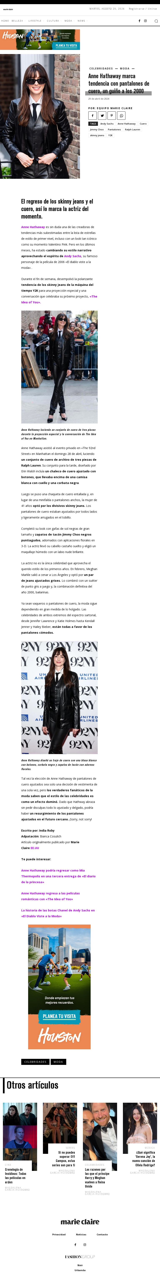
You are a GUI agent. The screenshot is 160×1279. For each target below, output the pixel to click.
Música (150, 1148)
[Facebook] (139, 21)
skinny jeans (97, 135)
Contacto (102, 1234)
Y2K (110, 135)
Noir (80, 1265)
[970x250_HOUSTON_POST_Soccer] (40, 49)
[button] (156, 21)
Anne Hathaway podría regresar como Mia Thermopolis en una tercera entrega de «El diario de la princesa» (58, 876)
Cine (8, 1165)
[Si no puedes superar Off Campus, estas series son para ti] (60, 1128)
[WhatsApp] (121, 115)
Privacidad (59, 1234)
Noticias (81, 1234)
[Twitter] (102, 115)
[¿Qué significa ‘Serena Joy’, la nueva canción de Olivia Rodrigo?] (140, 1128)
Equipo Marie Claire (115, 108)
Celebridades (101, 68)
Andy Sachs (107, 123)
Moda (125, 68)
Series (70, 1148)
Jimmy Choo (97, 129)
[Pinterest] (112, 115)
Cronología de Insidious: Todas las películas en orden (15, 1175)
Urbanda (80, 1270)
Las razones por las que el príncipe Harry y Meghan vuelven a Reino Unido (97, 1178)
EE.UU (35, 848)
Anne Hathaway (127, 123)
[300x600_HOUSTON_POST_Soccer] (59, 1052)
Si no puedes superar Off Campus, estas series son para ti (63, 1158)
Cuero (143, 123)
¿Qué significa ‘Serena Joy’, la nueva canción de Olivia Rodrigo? (143, 1158)
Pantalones (114, 129)
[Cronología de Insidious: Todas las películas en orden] (20, 1137)
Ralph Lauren (132, 129)
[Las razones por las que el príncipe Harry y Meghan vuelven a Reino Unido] (100, 1137)
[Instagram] (145, 21)
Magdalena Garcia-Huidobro (17, 1188)
